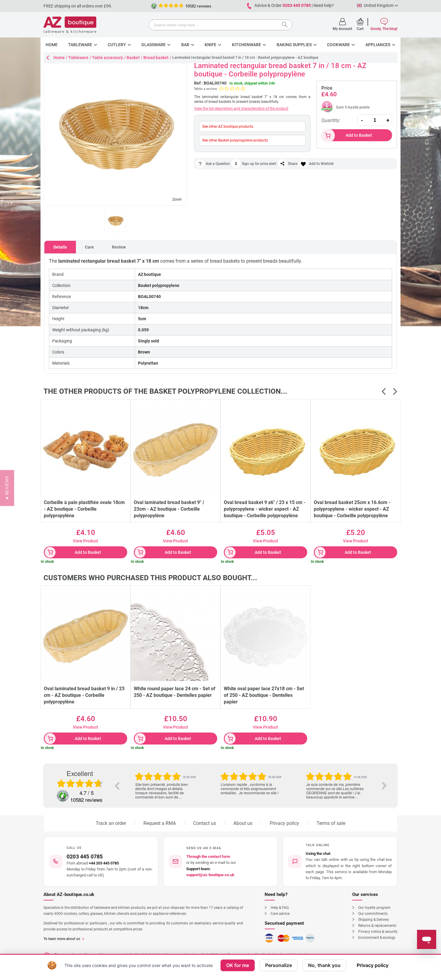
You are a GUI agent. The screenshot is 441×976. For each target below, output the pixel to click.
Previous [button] (116, 785)
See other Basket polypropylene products (235, 140)
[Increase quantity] (388, 120)
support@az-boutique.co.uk (210, 875)
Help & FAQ (280, 908)
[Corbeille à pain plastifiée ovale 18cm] (85, 450)
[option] (165, 779)
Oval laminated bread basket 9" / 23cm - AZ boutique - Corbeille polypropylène (169, 509)
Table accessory (107, 57)
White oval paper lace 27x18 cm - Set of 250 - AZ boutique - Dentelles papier (264, 695)
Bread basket (156, 57)
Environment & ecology (376, 938)
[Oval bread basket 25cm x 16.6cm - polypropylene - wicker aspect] (355, 450)
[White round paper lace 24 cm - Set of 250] (175, 636)
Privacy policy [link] (372, 965)
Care (89, 247)
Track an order (111, 823)
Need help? (324, 5)
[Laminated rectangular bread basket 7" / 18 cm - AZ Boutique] (115, 221)
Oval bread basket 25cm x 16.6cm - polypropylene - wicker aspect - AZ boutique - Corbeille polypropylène (352, 509)
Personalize (278, 965)
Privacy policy (284, 823)
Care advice (280, 914)
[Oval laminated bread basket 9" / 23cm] (175, 450)
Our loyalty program (374, 908)
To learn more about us (62, 939)
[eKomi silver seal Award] (154, 6)
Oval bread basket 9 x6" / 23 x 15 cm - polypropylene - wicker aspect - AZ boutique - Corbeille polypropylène (264, 509)
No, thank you (324, 965)
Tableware (78, 57)
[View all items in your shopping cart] (360, 21)
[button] (340, 861)
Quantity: (330, 120)
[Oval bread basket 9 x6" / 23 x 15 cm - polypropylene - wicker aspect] (265, 450)
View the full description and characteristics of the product (241, 108)
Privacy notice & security (378, 932)
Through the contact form (208, 856)
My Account (342, 29)
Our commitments (373, 914)
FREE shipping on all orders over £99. (78, 6)
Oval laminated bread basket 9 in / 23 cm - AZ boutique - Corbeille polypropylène (84, 695)
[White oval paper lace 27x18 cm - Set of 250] (265, 636)
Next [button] (384, 785)
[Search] (286, 25)
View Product (85, 541)
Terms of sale (330, 823)
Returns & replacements (377, 926)
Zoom (177, 199)
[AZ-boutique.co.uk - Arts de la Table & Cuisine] (70, 24)
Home (59, 57)
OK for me (237, 965)
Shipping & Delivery (373, 920)
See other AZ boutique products (227, 126)
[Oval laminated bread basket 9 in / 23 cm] (85, 636)
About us (242, 823)
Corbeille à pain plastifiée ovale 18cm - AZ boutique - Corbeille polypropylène (84, 509)
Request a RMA (159, 823)
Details (60, 247)
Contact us (204, 823)
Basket (133, 57)
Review (119, 247)
